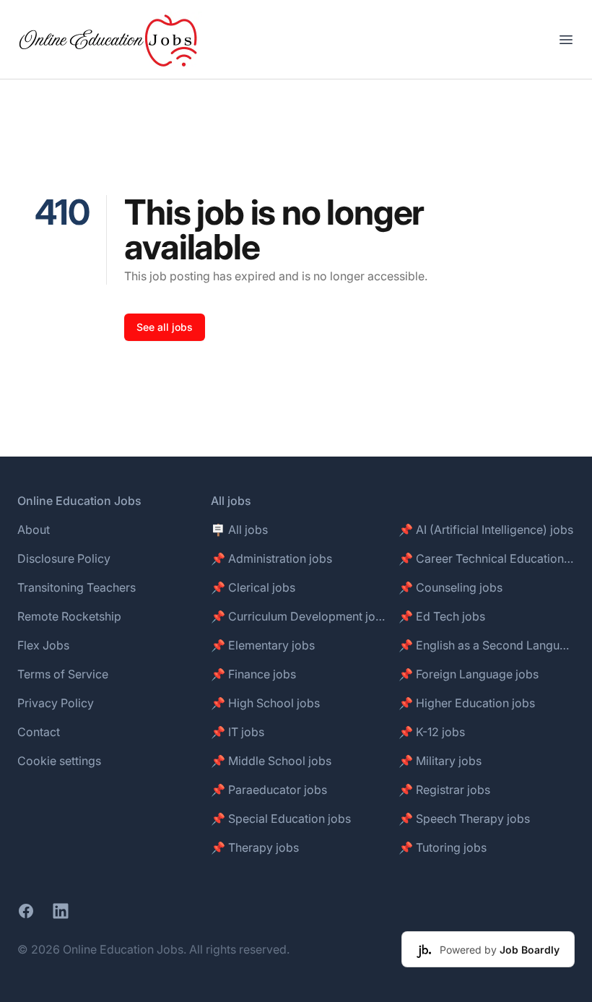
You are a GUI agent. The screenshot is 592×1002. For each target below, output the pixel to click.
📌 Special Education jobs (281, 818)
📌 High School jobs (265, 703)
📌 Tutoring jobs (443, 847)
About (33, 529)
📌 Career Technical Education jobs (487, 558)
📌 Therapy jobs (255, 847)
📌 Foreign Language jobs (469, 674)
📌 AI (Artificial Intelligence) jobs (486, 529)
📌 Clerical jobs (253, 587)
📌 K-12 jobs (432, 732)
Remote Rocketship (69, 616)
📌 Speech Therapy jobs (464, 818)
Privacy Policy (55, 703)
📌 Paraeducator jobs (269, 789)
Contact (38, 732)
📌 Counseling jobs (450, 587)
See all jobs (164, 327)
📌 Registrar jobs (444, 789)
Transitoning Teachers (76, 587)
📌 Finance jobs (253, 674)
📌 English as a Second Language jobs (487, 645)
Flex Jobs (43, 645)
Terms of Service (62, 674)
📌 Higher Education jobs (467, 703)
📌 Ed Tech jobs (442, 616)
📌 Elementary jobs (263, 645)
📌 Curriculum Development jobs (299, 616)
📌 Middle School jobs (271, 760)
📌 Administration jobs (271, 558)
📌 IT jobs (237, 732)
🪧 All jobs (239, 529)
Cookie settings (59, 760)
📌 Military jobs (440, 760)
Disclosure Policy (63, 558)
